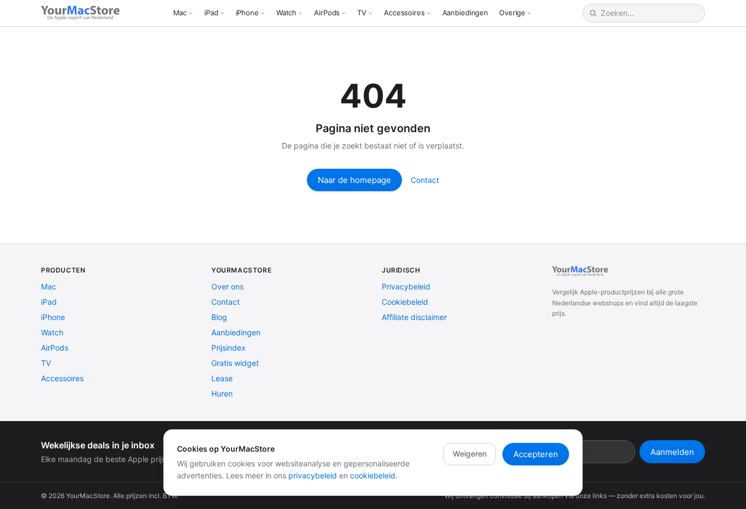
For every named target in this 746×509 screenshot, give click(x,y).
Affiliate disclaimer (414, 317)
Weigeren (470, 453)
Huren (222, 393)
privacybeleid (312, 475)
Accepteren (535, 454)
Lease (222, 378)
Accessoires (404, 12)
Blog (219, 317)
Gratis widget (235, 363)
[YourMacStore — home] (81, 13)
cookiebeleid (372, 475)
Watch (286, 12)
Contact (425, 180)
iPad (211, 12)
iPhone (247, 12)
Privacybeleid (406, 286)
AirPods (327, 12)
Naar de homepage (354, 180)
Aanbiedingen (465, 12)
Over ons (227, 286)
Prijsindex (228, 347)
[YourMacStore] (581, 271)
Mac (180, 12)
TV (361, 12)
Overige (512, 12)
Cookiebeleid (405, 301)
